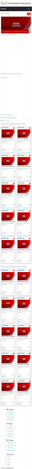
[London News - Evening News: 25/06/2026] (8, 387)
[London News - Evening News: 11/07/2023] (8, 276)
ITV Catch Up (10, 426)
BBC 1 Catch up (6, 120)
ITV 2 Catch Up (10, 429)
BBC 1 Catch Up (10, 412)
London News (5, 13)
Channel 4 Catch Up (11, 443)
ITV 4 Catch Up (10, 434)
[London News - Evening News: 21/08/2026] (8, 161)
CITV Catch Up (10, 436)
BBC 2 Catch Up (10, 414)
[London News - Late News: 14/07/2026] (8, 359)
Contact (9, 462)
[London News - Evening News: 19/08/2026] (8, 244)
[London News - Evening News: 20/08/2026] (23, 189)
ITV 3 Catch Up (10, 431)
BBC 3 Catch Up (10, 417)
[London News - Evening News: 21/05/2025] (23, 276)
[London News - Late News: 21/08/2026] (23, 133)
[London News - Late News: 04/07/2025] (23, 304)
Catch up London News (8, 115)
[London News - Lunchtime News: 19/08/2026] (23, 244)
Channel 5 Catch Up (11, 445)
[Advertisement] (16, 53)
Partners (9, 459)
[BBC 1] (29, 14)
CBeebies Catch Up (11, 450)
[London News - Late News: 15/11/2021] (8, 304)
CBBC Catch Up (10, 448)
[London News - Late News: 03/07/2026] (23, 331)
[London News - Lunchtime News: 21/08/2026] (23, 161)
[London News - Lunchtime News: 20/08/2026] (8, 216)
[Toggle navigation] (28, 9)
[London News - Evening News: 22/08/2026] (8, 133)
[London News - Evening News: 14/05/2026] (23, 359)
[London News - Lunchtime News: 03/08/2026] (8, 331)
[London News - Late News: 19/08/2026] (23, 216)
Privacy (8, 464)
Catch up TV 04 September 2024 (9, 118)
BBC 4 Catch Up (10, 419)
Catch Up (3, 9)
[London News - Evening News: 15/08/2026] (23, 387)
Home (8, 457)
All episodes (3, 151)
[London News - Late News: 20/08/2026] (8, 189)
